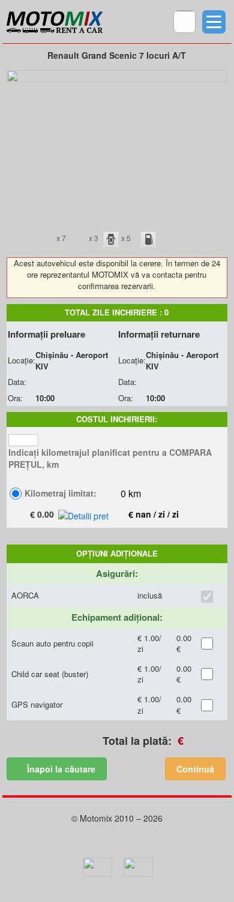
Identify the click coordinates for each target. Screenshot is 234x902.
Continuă (195, 769)
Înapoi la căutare (60, 769)
